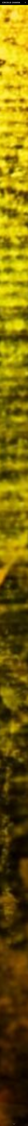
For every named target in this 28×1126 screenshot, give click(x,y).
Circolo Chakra (11, 2)
